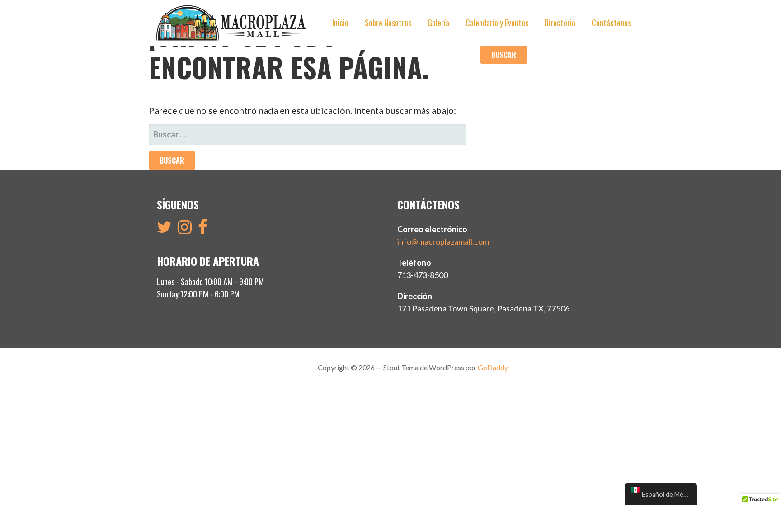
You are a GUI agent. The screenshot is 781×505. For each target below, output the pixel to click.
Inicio (340, 22)
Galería (438, 22)
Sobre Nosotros (388, 22)
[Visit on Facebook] (202, 230)
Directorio (560, 22)
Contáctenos (611, 22)
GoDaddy (493, 367)
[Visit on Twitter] (164, 230)
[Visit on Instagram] (185, 230)
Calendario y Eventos (497, 22)
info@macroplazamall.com (443, 241)
